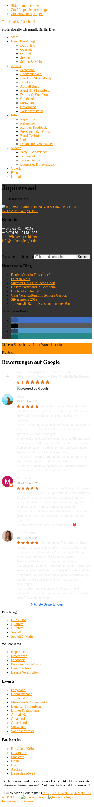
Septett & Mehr (22, 636)
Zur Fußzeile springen (27, 14)
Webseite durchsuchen (18, 256)
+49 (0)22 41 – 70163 (18, 228)
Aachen (16, 769)
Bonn (15, 761)
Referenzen (19, 656)
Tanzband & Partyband (18, 21)
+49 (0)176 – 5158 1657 (19, 232)
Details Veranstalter (25, 672)
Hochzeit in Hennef (25, 291)
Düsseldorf (19, 753)
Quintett (17, 628)
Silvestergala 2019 (24, 299)
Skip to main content (26, 6)
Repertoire (18, 652)
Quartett (17, 624)
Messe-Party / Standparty (29, 702)
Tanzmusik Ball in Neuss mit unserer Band (42, 303)
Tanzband (18, 698)
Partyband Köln (22, 749)
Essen (15, 765)
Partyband (18, 690)
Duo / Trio (18, 620)
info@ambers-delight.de (19, 241)
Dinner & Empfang (25, 710)
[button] (14, 320)
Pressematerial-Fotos (26, 664)
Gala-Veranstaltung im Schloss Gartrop (39, 295)
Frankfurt (17, 757)
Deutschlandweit (23, 773)
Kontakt (7, 352)
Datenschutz (31, 801)
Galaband (18, 719)
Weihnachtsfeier (22, 731)
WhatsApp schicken (23, 237)
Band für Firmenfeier (26, 706)
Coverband (19, 723)
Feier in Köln (20, 279)
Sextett (16, 632)
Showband (18, 727)
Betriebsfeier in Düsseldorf (30, 275)
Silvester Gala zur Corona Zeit (33, 283)
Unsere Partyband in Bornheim (33, 287)
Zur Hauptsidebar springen (30, 10)
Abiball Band (20, 714)
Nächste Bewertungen (47, 604)
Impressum (10, 801)
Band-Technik (21, 668)
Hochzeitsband (21, 694)
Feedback (18, 660)
